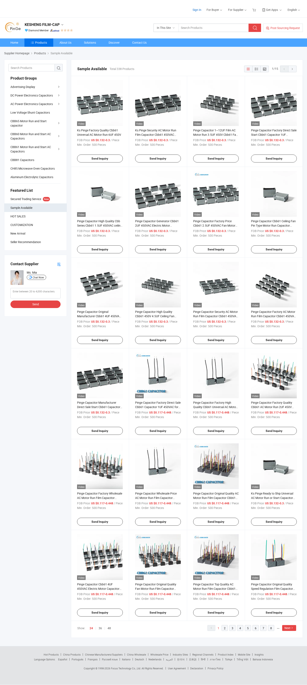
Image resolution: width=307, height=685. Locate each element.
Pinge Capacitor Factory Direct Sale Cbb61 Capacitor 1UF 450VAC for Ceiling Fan (158, 407)
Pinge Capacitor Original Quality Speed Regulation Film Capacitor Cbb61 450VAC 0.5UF (272, 588)
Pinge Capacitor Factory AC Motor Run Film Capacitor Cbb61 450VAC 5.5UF (273, 316)
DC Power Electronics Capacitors (31, 95)
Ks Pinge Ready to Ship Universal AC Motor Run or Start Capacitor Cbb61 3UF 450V (272, 497)
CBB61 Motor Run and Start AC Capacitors (30, 149)
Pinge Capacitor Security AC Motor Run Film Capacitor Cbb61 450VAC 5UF (215, 316)
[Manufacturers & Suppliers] (31, 8)
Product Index (225, 654)
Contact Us (139, 42)
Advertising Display (22, 87)
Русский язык (110, 659)
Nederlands (154, 659)
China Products (72, 654)
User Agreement (177, 668)
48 (109, 628)
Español (62, 659)
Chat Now (38, 277)
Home (14, 42)
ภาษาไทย (215, 659)
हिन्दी (203, 659)
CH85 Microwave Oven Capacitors (32, 168)
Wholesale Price (159, 654)
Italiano (126, 659)
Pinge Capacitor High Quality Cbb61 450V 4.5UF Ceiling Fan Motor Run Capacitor (154, 316)
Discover (114, 42)
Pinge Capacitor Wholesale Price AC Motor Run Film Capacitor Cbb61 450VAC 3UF (156, 497)
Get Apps (272, 10)
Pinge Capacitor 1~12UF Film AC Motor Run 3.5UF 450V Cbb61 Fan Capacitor (215, 134)
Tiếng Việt (242, 659)
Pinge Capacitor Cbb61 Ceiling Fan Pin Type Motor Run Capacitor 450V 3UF (273, 225)
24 (91, 628)
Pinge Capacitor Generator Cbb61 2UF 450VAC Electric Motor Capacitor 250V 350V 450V (157, 225)
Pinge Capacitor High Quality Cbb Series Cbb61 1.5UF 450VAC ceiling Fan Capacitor (99, 225)
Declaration (196, 668)
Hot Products (51, 654)
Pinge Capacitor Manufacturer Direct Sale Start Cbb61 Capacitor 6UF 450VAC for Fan (98, 407)
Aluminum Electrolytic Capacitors (31, 177)
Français (93, 659)
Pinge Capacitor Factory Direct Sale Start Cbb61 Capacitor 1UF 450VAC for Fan (274, 134)
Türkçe (228, 659)
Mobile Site (244, 654)
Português (77, 659)
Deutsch (139, 659)
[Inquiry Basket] (254, 10)
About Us (65, 42)
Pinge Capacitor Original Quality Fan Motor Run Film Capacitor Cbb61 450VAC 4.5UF (155, 588)
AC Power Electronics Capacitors (31, 104)
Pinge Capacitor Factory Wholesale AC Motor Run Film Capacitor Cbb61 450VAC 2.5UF (99, 497)
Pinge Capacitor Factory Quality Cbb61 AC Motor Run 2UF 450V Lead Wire (271, 407)
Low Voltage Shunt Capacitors (30, 112)
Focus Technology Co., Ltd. (126, 668)
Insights (259, 654)
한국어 (181, 659)
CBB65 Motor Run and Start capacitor (28, 123)
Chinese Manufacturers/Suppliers (104, 654)
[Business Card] (59, 264)
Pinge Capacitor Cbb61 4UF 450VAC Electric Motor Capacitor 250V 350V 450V (98, 588)
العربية (169, 659)
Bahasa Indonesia (263, 659)
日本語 (193, 659)
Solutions (90, 42)
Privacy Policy (215, 668)
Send (35, 304)
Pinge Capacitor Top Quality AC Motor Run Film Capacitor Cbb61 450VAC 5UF (214, 588)
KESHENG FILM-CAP (42, 24)
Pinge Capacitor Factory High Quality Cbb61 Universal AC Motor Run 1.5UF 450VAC (215, 407)
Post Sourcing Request (285, 28)
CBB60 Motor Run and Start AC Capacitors (30, 136)
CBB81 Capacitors (22, 160)
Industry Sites (180, 654)
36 (100, 628)
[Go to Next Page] (292, 69)
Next (287, 628)
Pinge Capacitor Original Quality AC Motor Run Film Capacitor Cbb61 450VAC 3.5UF (216, 497)
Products (41, 42)
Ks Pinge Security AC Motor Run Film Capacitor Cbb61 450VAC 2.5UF (155, 134)
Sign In (197, 10)
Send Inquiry (99, 158)
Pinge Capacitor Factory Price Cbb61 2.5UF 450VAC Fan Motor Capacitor (214, 225)
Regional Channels (202, 654)
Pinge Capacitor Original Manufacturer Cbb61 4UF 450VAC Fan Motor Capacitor (99, 316)
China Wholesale (136, 654)
